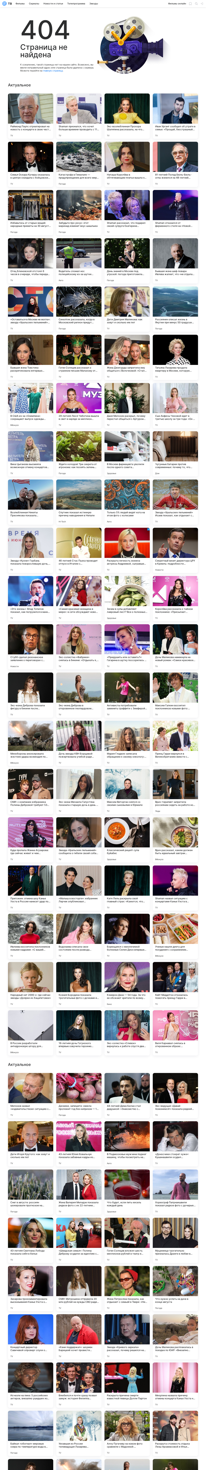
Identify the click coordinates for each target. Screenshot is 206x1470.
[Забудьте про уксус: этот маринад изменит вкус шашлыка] (78, 212)
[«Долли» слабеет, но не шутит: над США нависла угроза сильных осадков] (78, 1225)
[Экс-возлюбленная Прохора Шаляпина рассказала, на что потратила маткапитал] (127, 116)
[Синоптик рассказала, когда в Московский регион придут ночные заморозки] (78, 309)
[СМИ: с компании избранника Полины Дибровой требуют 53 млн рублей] (30, 791)
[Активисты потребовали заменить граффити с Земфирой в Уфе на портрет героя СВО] (127, 695)
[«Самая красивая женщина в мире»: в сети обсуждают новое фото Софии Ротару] (78, 598)
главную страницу (53, 70)
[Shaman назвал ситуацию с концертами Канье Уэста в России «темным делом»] (175, 888)
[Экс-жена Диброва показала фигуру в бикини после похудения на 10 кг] (30, 695)
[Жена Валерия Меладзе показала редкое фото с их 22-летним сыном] (78, 1385)
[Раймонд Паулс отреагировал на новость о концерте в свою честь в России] (30, 116)
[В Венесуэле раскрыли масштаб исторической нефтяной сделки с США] (127, 1225)
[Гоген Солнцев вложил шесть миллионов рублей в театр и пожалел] (127, 1433)
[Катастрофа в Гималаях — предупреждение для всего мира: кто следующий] (78, 164)
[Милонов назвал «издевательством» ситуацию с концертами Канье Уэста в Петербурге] (30, 1288)
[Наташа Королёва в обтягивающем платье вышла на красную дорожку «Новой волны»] (127, 164)
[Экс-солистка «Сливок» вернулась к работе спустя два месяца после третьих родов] (127, 1032)
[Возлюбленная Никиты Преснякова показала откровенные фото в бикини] (30, 502)
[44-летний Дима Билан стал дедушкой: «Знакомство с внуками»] (127, 1288)
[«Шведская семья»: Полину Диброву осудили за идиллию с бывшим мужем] (78, 1433)
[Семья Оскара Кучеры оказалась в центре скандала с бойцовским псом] (30, 164)
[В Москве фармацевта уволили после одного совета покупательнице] (127, 453)
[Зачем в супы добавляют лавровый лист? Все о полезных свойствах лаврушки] (127, 598)
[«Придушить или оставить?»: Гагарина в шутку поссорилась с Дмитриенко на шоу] (127, 646)
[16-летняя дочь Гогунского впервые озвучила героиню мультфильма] (78, 1032)
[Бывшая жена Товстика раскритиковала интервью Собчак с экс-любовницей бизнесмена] (30, 357)
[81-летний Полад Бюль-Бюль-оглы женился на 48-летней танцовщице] (175, 164)
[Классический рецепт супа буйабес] (127, 839)
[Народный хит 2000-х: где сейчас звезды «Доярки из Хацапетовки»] (30, 984)
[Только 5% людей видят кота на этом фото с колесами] (127, 502)
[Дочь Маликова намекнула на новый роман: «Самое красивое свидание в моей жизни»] (175, 646)
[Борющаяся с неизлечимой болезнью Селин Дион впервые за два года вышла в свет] (127, 936)
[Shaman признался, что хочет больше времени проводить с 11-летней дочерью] (78, 116)
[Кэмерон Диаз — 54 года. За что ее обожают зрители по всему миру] (127, 984)
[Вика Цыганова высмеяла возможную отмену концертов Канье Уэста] (30, 453)
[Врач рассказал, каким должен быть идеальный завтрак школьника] (175, 839)
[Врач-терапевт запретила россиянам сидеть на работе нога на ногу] (175, 791)
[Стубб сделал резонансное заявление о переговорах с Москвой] (30, 646)
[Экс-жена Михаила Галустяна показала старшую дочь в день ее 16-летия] (78, 791)
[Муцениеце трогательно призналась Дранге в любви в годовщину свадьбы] (175, 1433)
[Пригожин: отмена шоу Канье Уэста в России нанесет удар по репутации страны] (30, 888)
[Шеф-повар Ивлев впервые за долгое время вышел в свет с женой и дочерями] (175, 1129)
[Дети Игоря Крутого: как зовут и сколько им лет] (30, 1336)
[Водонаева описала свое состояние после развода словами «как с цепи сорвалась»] (78, 936)
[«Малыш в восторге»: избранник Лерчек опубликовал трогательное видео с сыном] (78, 888)
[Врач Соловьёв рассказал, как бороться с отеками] (30, 1081)
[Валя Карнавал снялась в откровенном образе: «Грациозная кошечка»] (175, 1032)
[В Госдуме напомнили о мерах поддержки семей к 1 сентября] (175, 1081)
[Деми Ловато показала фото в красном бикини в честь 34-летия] (78, 1081)
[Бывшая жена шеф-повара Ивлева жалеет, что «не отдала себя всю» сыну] (175, 260)
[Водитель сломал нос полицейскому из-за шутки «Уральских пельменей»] (78, 260)
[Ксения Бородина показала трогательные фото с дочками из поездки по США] (78, 984)
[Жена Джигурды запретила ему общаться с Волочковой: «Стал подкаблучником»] (127, 357)
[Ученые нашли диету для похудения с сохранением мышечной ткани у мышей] (175, 936)
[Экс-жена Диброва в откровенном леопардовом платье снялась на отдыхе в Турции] (78, 695)
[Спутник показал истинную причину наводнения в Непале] (78, 502)
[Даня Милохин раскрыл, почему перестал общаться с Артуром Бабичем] (127, 405)
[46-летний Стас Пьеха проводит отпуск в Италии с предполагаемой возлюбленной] (78, 550)
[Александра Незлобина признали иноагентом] (175, 1225)
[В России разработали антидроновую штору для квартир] (30, 1032)
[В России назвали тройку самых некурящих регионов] (127, 1177)
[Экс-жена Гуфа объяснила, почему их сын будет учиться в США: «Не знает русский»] (30, 1225)
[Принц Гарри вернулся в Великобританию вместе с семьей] (175, 743)
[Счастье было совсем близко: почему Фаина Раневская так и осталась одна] (175, 1177)
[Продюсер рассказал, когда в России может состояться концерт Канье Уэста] (30, 1177)
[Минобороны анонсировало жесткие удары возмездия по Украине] (30, 743)
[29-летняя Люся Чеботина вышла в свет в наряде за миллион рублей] (78, 405)
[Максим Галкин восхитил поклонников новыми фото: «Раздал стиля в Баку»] (175, 695)
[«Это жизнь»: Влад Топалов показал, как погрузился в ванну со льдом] (30, 598)
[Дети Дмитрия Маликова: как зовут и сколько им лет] (127, 309)
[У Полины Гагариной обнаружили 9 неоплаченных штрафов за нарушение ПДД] (127, 1129)
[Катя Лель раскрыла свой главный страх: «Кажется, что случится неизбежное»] (127, 888)
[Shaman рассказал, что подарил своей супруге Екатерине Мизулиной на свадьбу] (127, 212)
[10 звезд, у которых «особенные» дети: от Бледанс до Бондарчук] (78, 1129)
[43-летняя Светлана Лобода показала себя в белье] (30, 1433)
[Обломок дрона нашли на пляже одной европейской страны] (78, 1177)
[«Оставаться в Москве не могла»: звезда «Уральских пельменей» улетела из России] (30, 309)
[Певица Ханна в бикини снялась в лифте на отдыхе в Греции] (30, 1129)
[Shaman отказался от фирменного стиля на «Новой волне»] (175, 212)
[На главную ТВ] (9, 3)
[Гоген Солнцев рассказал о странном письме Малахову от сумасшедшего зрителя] (78, 357)
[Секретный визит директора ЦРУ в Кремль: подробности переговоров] (175, 550)
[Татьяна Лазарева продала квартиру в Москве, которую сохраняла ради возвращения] (175, 357)
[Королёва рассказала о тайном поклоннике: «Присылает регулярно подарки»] (175, 598)
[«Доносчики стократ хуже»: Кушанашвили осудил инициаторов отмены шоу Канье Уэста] (175, 1336)
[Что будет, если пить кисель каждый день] (127, 1385)
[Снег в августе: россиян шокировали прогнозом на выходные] (30, 1385)
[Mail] (4, 3)
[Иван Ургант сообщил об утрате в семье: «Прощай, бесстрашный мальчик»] (175, 116)
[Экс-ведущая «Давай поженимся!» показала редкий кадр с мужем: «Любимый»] (175, 1288)
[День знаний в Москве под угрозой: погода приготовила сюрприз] (127, 260)
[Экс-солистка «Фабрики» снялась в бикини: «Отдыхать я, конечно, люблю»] (78, 646)
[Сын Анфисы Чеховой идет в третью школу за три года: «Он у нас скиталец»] (175, 405)
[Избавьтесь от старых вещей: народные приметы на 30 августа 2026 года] (30, 212)
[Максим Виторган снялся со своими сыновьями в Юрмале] (127, 791)
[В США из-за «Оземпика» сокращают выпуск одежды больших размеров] (30, 405)
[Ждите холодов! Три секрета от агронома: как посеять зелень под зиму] (78, 453)
